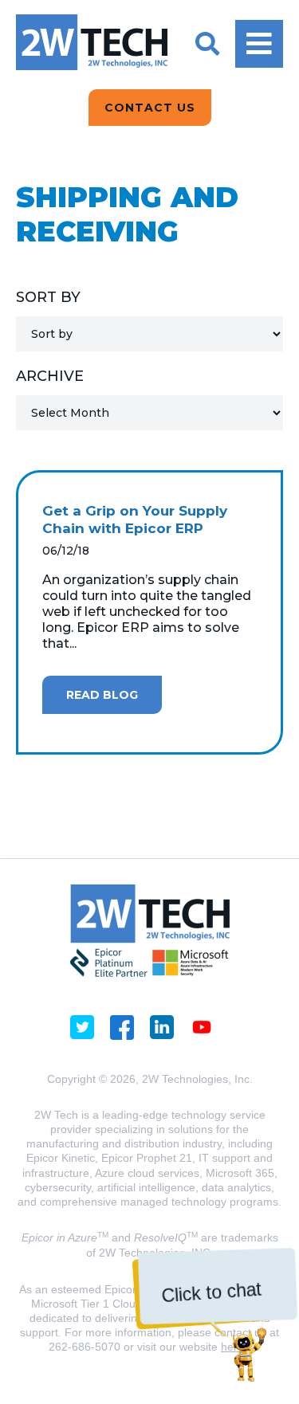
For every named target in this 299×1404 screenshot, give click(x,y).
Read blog (102, 695)
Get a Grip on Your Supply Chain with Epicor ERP (134, 519)
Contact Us (149, 107)
